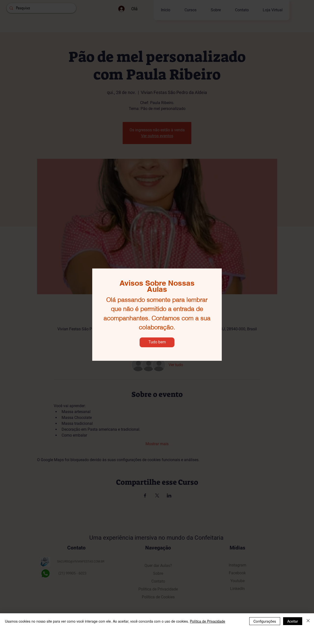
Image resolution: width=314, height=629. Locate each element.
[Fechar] (308, 621)
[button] (157, 342)
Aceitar (292, 621)
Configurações (264, 621)
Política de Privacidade (207, 621)
